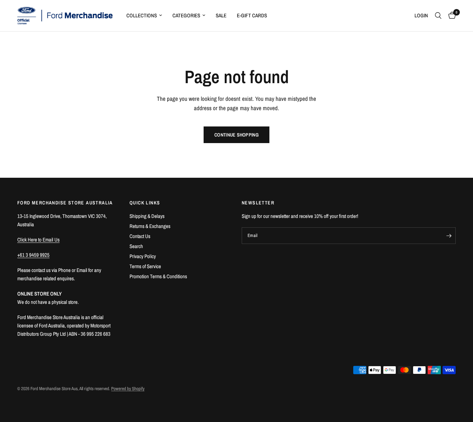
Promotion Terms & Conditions (158, 276)
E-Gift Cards (252, 15)
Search (136, 246)
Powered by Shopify (127, 389)
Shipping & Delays (147, 216)
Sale (221, 15)
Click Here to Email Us (38, 239)
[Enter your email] (449, 235)
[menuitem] (144, 15)
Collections (141, 15)
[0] (450, 15)
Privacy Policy (143, 256)
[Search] (438, 15)
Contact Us (140, 236)
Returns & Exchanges (150, 226)
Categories (186, 15)
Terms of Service (145, 266)
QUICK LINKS (145, 202)
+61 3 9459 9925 (33, 254)
